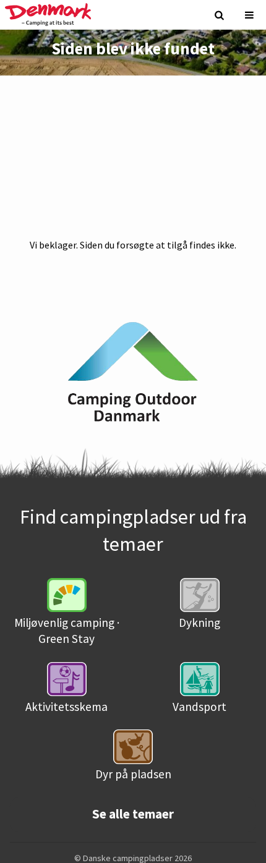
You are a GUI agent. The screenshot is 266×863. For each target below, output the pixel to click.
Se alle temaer (133, 814)
